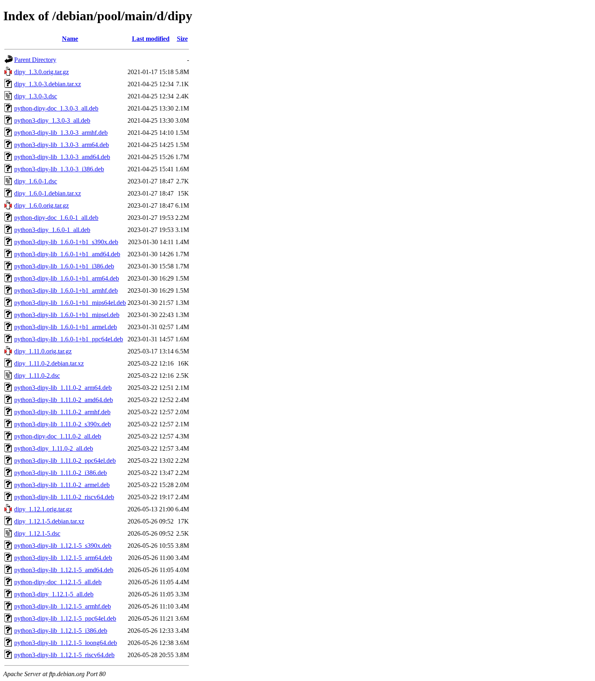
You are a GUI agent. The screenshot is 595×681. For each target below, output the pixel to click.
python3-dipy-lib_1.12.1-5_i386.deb (60, 630)
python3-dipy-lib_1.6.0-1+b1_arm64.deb (66, 278)
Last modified (151, 38)
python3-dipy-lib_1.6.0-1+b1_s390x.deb (66, 241)
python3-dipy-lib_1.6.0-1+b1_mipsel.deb (66, 314)
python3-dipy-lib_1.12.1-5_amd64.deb (63, 569)
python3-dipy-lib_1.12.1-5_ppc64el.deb (65, 618)
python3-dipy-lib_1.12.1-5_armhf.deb (62, 606)
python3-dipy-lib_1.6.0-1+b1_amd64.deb (67, 254)
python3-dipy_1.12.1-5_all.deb (54, 594)
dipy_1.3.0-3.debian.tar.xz (47, 84)
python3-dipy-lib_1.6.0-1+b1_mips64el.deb (70, 302)
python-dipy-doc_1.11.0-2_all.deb (57, 436)
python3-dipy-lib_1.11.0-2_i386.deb (60, 472)
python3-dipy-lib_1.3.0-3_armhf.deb (61, 132)
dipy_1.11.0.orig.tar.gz (43, 351)
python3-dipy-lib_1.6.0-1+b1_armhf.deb (66, 290)
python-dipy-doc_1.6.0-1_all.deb (56, 217)
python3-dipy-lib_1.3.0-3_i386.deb (59, 169)
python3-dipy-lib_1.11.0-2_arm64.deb (63, 387)
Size (182, 38)
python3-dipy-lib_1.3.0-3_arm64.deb (61, 144)
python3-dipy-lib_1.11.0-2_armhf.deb (62, 412)
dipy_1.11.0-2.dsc (37, 375)
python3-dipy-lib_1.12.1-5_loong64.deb (65, 642)
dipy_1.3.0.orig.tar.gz (41, 71)
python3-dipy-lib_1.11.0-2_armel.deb (62, 484)
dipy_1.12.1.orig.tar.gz (43, 509)
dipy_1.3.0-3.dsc (35, 96)
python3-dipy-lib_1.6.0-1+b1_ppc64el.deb (68, 339)
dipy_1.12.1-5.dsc (37, 533)
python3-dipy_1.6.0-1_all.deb (52, 229)
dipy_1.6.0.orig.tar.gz (41, 205)
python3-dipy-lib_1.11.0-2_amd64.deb (63, 399)
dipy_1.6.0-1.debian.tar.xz (47, 193)
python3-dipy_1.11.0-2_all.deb (53, 448)
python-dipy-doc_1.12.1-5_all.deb (58, 582)
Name (70, 38)
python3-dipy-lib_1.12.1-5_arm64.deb (63, 557)
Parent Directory (35, 59)
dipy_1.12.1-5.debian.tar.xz (49, 521)
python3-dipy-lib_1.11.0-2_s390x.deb (62, 424)
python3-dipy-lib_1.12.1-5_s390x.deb (62, 545)
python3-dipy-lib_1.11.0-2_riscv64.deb (64, 497)
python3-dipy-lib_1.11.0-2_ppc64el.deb (65, 460)
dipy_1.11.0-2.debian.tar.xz (49, 363)
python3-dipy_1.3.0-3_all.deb (52, 120)
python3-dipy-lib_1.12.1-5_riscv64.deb (64, 654)
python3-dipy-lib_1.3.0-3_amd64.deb (62, 156)
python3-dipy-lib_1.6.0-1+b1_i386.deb (64, 266)
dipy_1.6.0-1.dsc (35, 181)
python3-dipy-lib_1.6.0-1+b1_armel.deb (65, 326)
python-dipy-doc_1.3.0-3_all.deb (56, 108)
